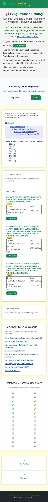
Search (36, 98)
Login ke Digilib (19, 46)
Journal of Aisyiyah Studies (15, 351)
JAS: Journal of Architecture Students (19, 360)
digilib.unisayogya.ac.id (27, 36)
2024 (10, 149)
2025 (10, 146)
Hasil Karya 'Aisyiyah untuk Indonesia (19, 364)
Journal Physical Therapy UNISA (17, 367)
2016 (10, 161)
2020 (10, 158)
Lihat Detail (12, 219)
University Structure (17, 127)
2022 (10, 154)
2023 (10, 151)
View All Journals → (12, 371)
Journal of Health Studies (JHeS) (17, 341)
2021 (10, 156)
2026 (10, 144)
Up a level (10, 123)
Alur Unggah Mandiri (30, 63)
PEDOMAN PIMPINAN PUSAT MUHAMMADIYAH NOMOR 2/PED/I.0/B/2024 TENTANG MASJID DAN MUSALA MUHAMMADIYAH (23, 199)
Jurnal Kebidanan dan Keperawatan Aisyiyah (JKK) (23, 338)
